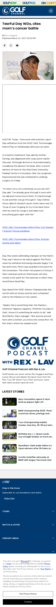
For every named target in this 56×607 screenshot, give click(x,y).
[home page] (14, 10)
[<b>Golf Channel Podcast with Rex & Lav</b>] (28, 351)
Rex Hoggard (11, 35)
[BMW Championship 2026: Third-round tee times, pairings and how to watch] (9, 413)
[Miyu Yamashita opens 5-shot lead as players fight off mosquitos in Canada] (9, 402)
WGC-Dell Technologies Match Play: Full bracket (28, 227)
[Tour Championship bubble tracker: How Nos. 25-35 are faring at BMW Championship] (9, 425)
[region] (28, 580)
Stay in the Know (11, 488)
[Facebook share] (4, 45)
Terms (8, 564)
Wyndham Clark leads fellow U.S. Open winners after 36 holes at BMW (35, 447)
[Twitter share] (11, 45)
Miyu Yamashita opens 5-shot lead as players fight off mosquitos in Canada (34, 400)
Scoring (7, 231)
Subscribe (9, 498)
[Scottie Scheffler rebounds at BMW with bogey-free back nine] (9, 460)
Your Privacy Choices (28, 594)
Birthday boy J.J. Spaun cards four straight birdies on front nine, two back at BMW (36, 435)
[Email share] (17, 45)
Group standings (21, 231)
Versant (25, 561)
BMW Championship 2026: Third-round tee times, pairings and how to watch (35, 412)
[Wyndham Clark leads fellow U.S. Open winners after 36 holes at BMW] (9, 448)
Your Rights (46, 569)
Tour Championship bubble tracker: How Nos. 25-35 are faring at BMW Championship (36, 424)
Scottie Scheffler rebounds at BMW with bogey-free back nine (34, 458)
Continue (28, 602)
